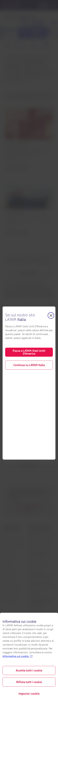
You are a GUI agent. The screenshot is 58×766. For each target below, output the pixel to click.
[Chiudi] (50, 315)
